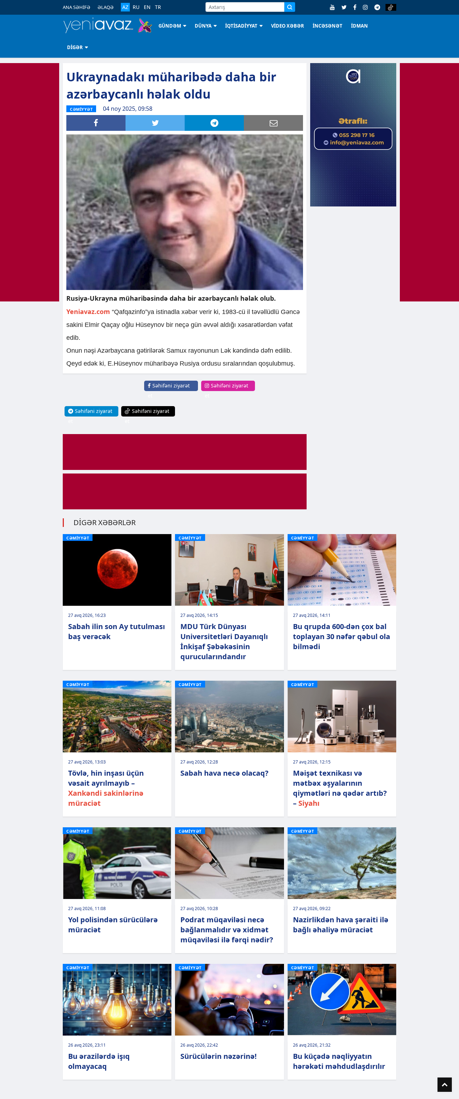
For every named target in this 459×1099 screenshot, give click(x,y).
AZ (125, 7)
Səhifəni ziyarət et (169, 390)
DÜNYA (203, 26)
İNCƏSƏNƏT (327, 26)
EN (147, 7)
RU (136, 7)
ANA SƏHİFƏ (76, 7)
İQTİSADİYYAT (241, 26)
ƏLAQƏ (106, 7)
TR (158, 7)
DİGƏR (75, 47)
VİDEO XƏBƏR (287, 26)
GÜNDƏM (169, 26)
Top (444, 1084)
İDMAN (359, 26)
